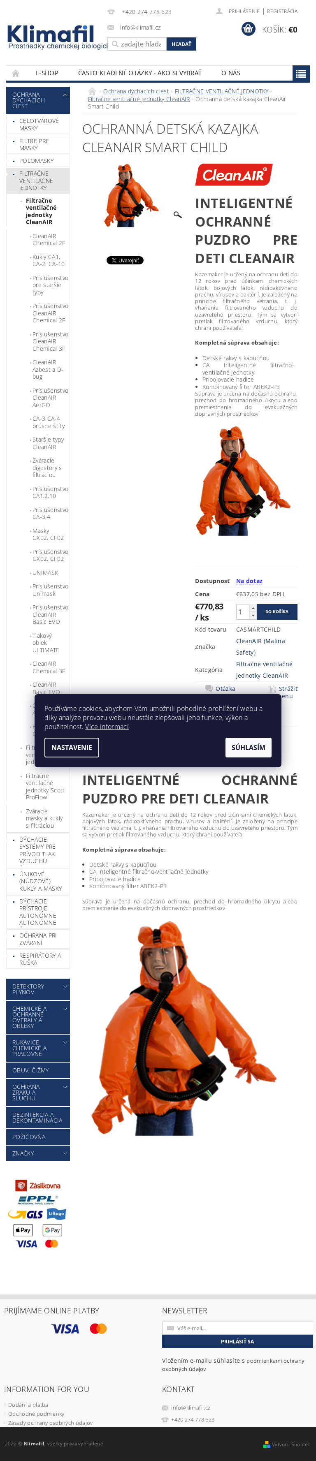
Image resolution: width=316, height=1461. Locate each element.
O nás (230, 73)
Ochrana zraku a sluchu (26, 1092)
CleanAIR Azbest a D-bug (48, 369)
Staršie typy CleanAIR (48, 443)
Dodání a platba (28, 1404)
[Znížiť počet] (253, 615)
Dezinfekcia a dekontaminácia (37, 1117)
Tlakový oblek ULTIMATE (46, 643)
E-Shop (47, 73)
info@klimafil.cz (190, 1407)
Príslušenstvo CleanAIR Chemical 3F (50, 341)
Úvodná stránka (16, 73)
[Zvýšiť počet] (253, 608)
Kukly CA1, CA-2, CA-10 (49, 260)
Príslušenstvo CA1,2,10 (50, 492)
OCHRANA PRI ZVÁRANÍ (38, 939)
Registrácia (282, 11)
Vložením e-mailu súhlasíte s (233, 1365)
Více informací (106, 726)
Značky (23, 1153)
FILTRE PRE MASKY (34, 144)
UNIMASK (45, 573)
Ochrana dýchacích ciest (28, 100)
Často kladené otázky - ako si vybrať (140, 73)
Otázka (225, 688)
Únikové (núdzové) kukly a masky (40, 881)
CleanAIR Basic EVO (46, 688)
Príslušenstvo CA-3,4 (50, 513)
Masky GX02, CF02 (48, 534)
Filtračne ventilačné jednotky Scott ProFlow (45, 786)
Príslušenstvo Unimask (50, 589)
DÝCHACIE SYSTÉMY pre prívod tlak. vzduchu (37, 850)
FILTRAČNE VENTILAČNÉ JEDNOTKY (36, 180)
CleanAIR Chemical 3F (49, 667)
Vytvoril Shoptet (291, 1444)
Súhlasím (248, 747)
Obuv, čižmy (30, 1070)
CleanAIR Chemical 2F (49, 239)
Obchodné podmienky (36, 1413)
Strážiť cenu (288, 692)
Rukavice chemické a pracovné (29, 1048)
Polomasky (36, 160)
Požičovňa (28, 1137)
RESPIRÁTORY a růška (40, 959)
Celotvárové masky (39, 124)
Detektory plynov (28, 989)
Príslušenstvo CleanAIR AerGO (50, 398)
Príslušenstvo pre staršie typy (50, 285)
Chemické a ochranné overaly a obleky (29, 1017)
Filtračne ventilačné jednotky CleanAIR (41, 211)
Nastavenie (71, 747)
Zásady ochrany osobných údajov (50, 1422)
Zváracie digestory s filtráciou (47, 467)
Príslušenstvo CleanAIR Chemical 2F (50, 313)
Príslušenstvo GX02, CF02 (50, 555)
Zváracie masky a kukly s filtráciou (44, 818)
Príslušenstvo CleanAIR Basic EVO (50, 614)
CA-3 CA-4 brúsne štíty (49, 422)
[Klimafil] (51, 34)
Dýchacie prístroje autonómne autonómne (37, 912)
